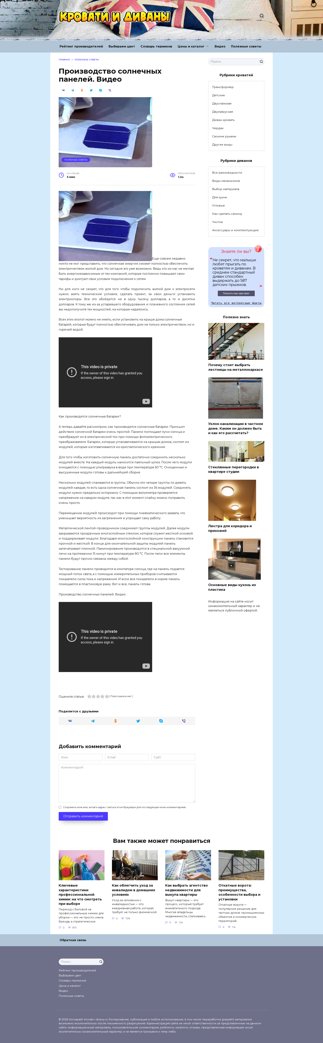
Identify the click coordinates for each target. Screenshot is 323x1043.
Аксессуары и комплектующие (235, 230)
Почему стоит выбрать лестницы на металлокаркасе (235, 367)
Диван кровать (223, 120)
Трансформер (223, 87)
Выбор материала (225, 189)
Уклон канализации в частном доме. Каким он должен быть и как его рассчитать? (235, 428)
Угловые (218, 205)
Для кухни (219, 197)
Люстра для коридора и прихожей (230, 528)
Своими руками (224, 136)
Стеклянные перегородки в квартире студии (233, 469)
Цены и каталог (191, 46)
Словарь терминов (156, 46)
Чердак (218, 128)
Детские (218, 95)
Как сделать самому (227, 213)
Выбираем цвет (122, 46)
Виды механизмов (226, 181)
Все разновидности (227, 172)
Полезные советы (246, 46)
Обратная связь (73, 940)
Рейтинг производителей (81, 46)
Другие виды (222, 144)
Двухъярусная (222, 111)
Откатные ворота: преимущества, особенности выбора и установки (239, 892)
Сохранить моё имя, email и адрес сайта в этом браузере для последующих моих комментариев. (124, 807)
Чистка (217, 222)
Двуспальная (221, 103)
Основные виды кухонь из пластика (232, 587)
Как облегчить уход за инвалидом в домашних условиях (133, 889)
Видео (220, 46)
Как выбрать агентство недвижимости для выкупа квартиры (186, 889)
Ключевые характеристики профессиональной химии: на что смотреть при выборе (80, 894)
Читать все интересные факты (236, 303)
